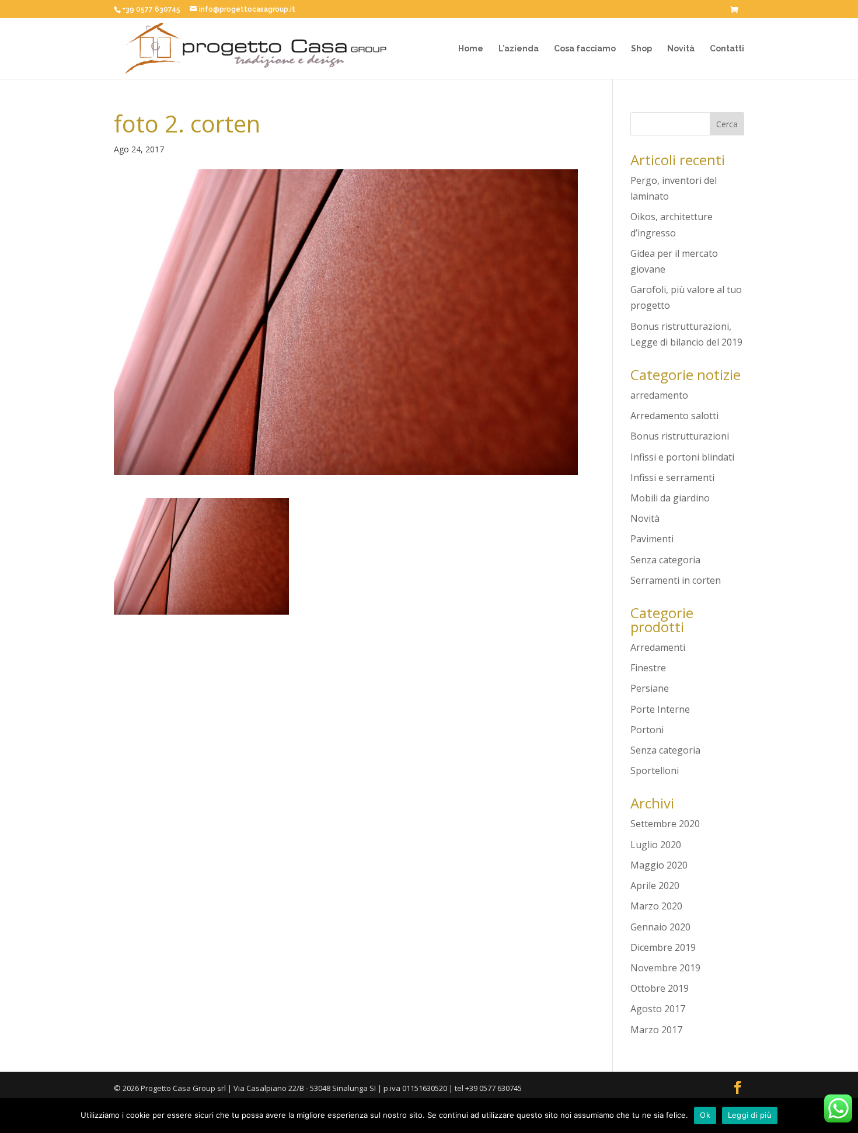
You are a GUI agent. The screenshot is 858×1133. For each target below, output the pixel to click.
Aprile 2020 (654, 885)
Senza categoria (665, 559)
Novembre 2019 (665, 967)
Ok (705, 1115)
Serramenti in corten (675, 580)
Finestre (648, 667)
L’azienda (518, 48)
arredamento (659, 395)
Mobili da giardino (670, 497)
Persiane (649, 688)
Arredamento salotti (674, 415)
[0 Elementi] (737, 10)
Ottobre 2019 (659, 988)
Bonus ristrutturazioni (679, 436)
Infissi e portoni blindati (682, 457)
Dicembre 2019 (663, 947)
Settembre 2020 (665, 823)
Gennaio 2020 (660, 927)
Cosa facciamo (585, 48)
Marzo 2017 (656, 1029)
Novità (681, 48)
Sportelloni (654, 770)
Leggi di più (750, 1115)
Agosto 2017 (657, 1008)
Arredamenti (657, 647)
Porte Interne (660, 709)
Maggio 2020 (659, 865)
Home (470, 48)
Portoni (647, 729)
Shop (641, 48)
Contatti (727, 48)
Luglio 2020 (655, 844)
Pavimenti (652, 538)
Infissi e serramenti (672, 477)
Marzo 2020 (656, 906)
